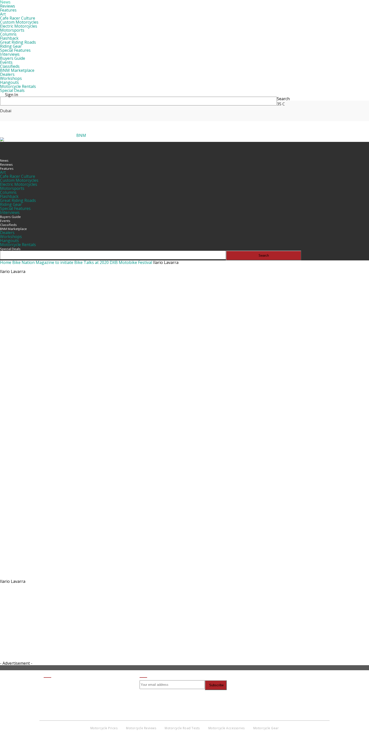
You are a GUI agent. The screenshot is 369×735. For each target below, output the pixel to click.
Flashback (9, 38)
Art (3, 14)
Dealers (7, 74)
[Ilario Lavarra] (149, 576)
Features (8, 10)
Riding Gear (11, 46)
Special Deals (12, 90)
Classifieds (10, 66)
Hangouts (9, 82)
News (4, 160)
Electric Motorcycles (18, 26)
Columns (8, 34)
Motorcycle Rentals (18, 86)
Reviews (7, 6)
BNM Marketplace (17, 70)
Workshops (11, 78)
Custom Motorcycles (19, 22)
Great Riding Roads (18, 42)
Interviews (10, 54)
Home (5, 262)
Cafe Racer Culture (17, 18)
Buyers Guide (12, 58)
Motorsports (12, 30)
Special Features (15, 50)
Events (6, 62)
